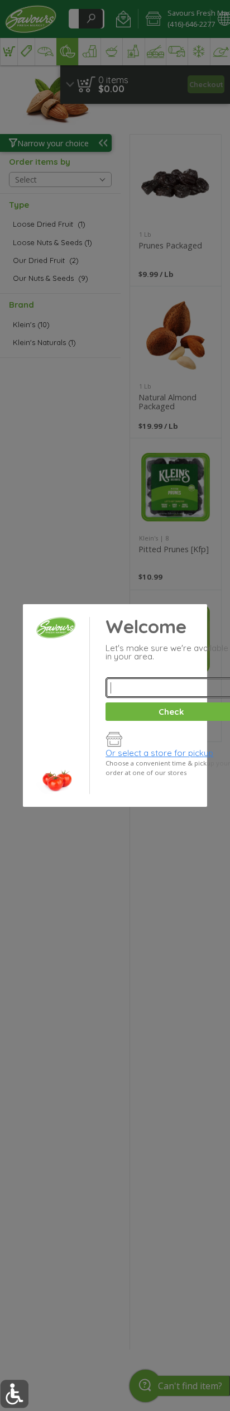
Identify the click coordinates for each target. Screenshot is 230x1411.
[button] (14, 1394)
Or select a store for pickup (159, 753)
